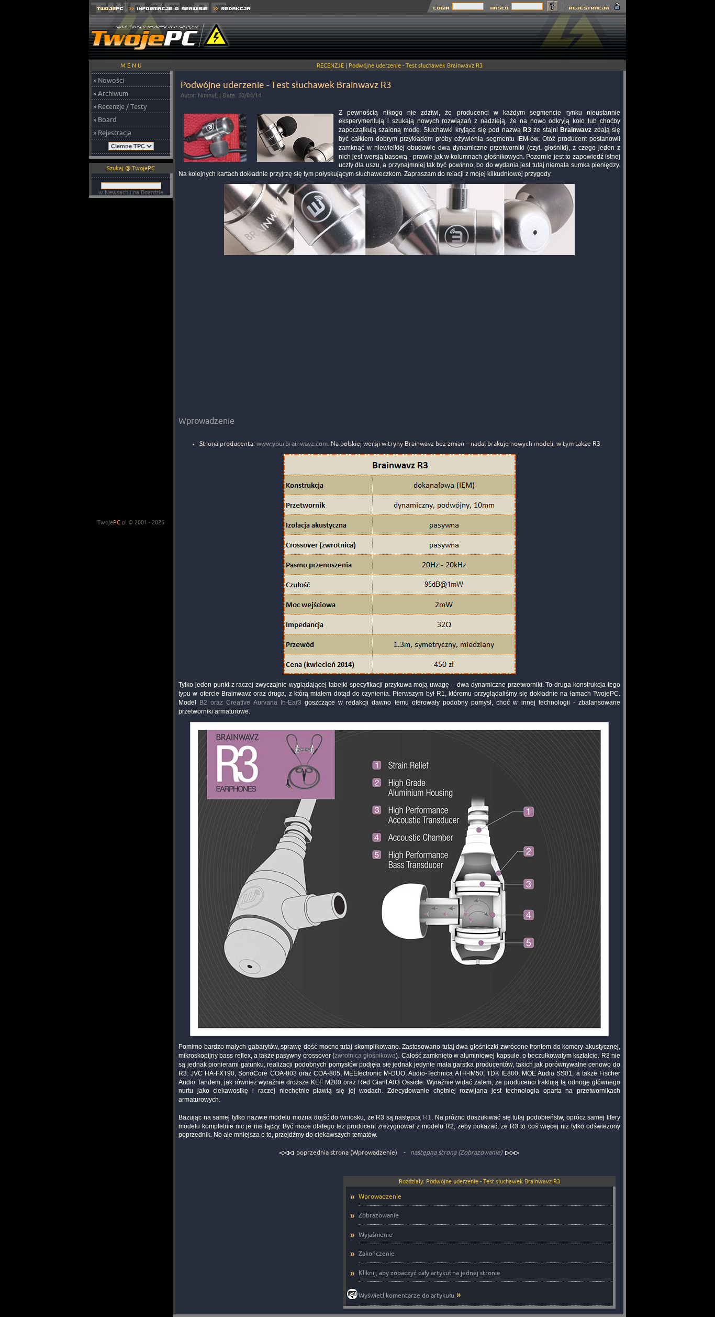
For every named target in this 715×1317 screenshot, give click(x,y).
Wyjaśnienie (376, 1234)
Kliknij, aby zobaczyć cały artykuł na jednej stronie (429, 1272)
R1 (427, 1117)
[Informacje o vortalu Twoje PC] (168, 9)
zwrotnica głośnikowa (365, 1055)
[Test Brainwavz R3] (399, 258)
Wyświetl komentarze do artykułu (406, 1295)
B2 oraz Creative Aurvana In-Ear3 (250, 702)
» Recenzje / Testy (120, 106)
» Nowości (108, 80)
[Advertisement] (435, 36)
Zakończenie (377, 1253)
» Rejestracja (112, 132)
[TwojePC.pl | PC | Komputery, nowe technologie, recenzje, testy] (107, 9)
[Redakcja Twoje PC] (232, 9)
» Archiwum (110, 93)
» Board (105, 119)
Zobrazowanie (379, 1215)
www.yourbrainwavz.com (292, 443)
